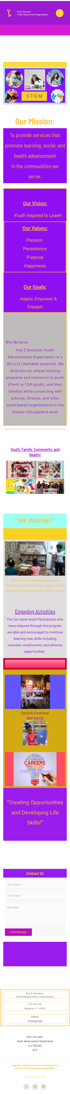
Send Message (18, 932)
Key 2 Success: (24, 11)
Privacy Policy (35, 1076)
